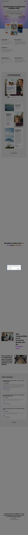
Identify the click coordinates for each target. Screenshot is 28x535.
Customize (9, 268)
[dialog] (14, 267)
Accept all (18, 268)
